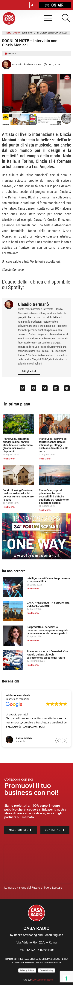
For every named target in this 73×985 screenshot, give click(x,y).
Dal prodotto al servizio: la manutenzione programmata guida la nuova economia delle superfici (47, 630)
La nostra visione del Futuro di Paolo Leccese (33, 887)
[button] (22, 388)
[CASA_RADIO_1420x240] (36, 124)
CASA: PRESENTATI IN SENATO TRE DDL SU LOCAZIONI (48, 604)
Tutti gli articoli (29, 371)
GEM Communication (42, 979)
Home (8, 33)
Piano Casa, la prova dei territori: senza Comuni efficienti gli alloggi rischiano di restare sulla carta (53, 445)
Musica (16, 33)
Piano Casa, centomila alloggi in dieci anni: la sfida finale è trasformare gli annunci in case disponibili (18, 445)
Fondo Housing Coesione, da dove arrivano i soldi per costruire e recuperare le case (18, 495)
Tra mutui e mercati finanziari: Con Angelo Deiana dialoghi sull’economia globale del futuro (47, 654)
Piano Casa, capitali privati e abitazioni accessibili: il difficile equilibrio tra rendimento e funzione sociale (54, 496)
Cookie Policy (46, 970)
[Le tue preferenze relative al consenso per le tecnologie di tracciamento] (66, 978)
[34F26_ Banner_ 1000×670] (36, 558)
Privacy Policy (27, 970)
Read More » (9, 458)
